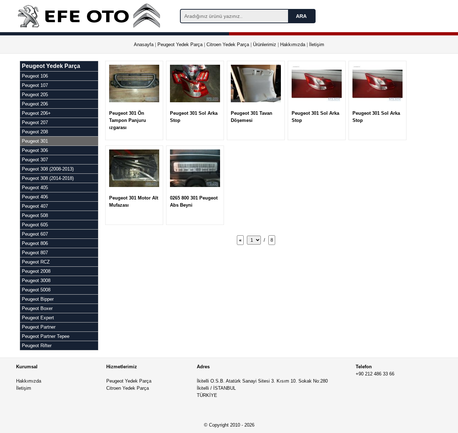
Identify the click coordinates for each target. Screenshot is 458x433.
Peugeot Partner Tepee (45, 336)
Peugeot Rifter (37, 345)
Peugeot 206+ (36, 113)
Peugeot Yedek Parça (180, 44)
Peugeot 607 (35, 234)
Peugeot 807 (35, 252)
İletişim (316, 44)
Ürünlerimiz (264, 44)
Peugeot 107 (35, 85)
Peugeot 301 (35, 141)
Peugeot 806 (35, 243)
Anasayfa (144, 44)
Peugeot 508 (35, 215)
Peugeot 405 (35, 187)
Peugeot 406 (35, 197)
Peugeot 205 (35, 94)
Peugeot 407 (35, 206)
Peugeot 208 (35, 131)
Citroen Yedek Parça (227, 44)
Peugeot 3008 (36, 280)
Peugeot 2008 (36, 271)
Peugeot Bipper (38, 299)
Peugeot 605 (35, 224)
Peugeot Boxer (37, 308)
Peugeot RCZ (36, 262)
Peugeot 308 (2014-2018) (48, 178)
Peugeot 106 (35, 76)
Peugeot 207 (35, 122)
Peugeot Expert (38, 317)
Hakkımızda (292, 44)
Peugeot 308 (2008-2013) (48, 169)
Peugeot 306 (35, 150)
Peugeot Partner (38, 327)
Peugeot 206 (35, 104)
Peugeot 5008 (36, 289)
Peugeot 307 (35, 159)
